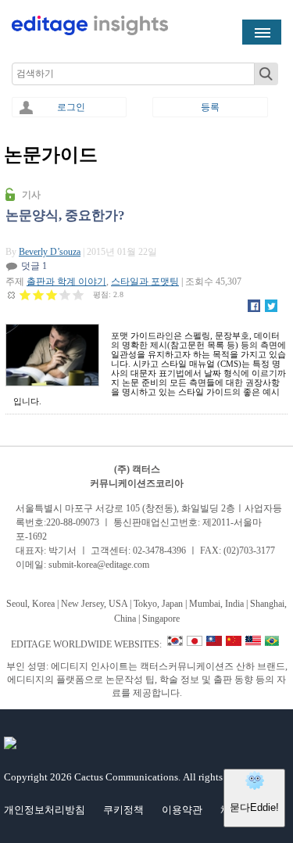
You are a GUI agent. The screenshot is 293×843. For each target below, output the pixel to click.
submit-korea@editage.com (98, 564)
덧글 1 (34, 265)
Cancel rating (12, 294)
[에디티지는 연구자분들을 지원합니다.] (90, 32)
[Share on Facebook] (254, 308)
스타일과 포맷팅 (145, 281)
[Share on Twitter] (271, 308)
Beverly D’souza (49, 251)
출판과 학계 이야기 (66, 281)
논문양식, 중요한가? (65, 215)
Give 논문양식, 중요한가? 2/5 (38, 294)
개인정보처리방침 (44, 810)
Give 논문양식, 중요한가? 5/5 (78, 294)
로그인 (71, 107)
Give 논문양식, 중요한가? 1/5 (25, 294)
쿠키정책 (123, 810)
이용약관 (182, 810)
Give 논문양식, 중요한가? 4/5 (65, 294)
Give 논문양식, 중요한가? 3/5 (52, 294)
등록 (210, 107)
